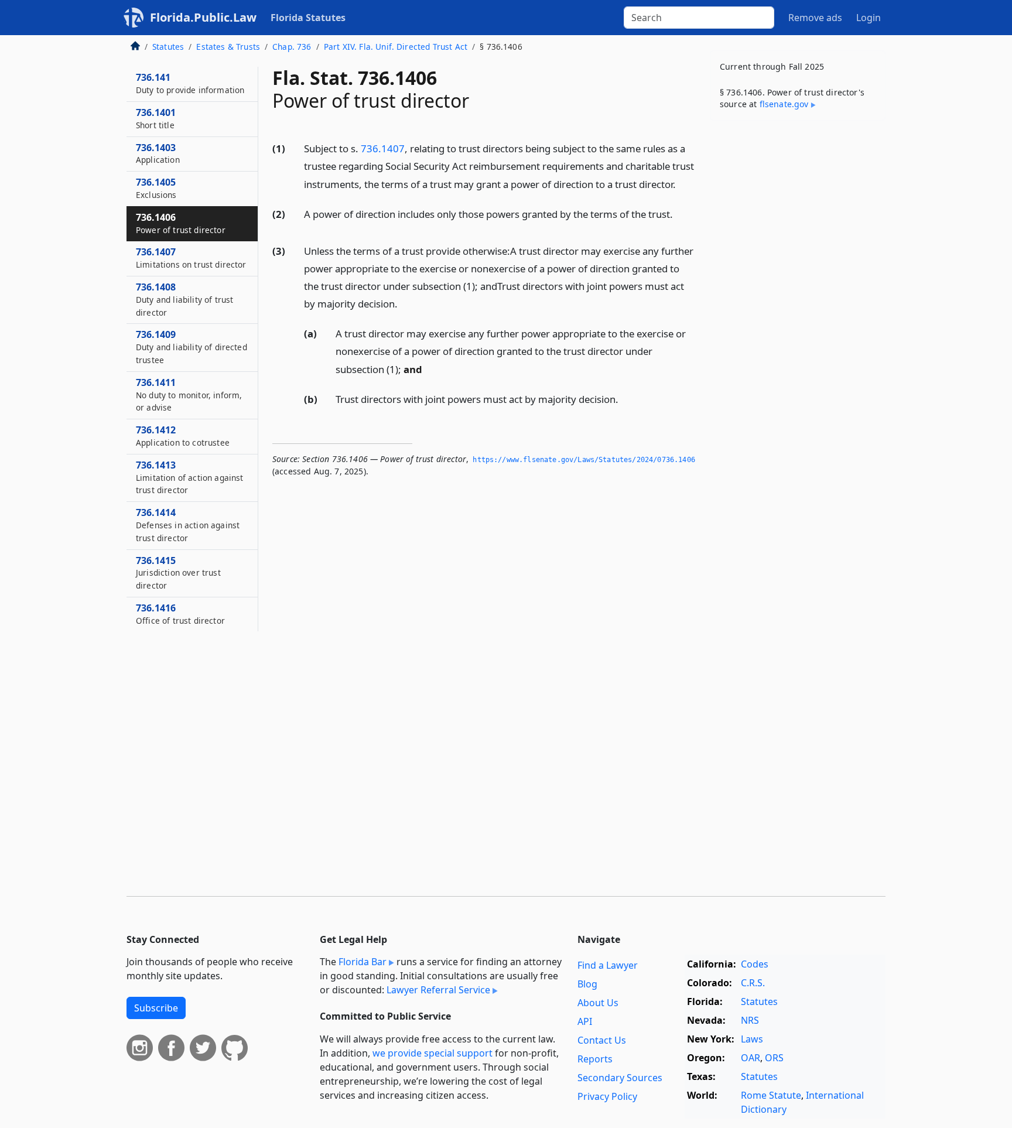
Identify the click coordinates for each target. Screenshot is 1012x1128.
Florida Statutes (308, 17)
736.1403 (158, 153)
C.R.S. (753, 982)
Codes (754, 964)
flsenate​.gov (784, 104)
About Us (597, 1002)
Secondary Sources (619, 1077)
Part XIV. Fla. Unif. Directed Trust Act (395, 46)
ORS (774, 1057)
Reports (595, 1058)
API (584, 1021)
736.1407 (383, 148)
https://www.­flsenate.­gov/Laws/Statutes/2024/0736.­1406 (584, 460)
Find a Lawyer (607, 965)
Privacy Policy (607, 1096)
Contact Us (601, 1040)
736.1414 (188, 525)
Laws (752, 1039)
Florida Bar (363, 961)
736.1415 (178, 573)
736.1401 (156, 118)
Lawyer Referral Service (438, 989)
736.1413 (189, 477)
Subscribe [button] (156, 1007)
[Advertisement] (798, 312)
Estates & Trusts (228, 46)
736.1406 (180, 223)
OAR (750, 1057)
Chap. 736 (291, 46)
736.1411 (189, 394)
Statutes (168, 46)
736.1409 (191, 346)
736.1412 (183, 435)
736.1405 (156, 188)
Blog (587, 983)
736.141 (190, 83)
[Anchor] (682, 184)
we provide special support (432, 1053)
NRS (750, 1020)
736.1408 (184, 299)
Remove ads (815, 17)
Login (868, 17)
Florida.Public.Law (203, 17)
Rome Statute (771, 1095)
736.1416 (180, 613)
